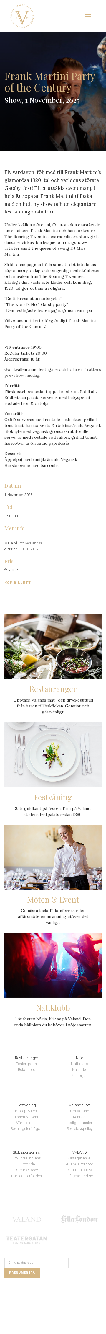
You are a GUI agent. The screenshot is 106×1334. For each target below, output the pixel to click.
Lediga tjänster (79, 1123)
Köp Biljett (17, 583)
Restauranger (26, 1058)
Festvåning (26, 1105)
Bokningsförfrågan (26, 1128)
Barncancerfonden (26, 1176)
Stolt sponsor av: (26, 1152)
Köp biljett (79, 1075)
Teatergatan (26, 1063)
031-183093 (28, 549)
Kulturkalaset (26, 1170)
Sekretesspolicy (79, 1128)
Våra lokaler (26, 1123)
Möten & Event (26, 1117)
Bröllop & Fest (26, 1111)
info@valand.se (30, 543)
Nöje (79, 1058)
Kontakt (79, 1117)
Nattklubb (79, 1063)
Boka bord (26, 1069)
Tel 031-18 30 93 (79, 1170)
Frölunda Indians (26, 1158)
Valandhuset (79, 1105)
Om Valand (79, 1111)
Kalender (79, 1069)
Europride (27, 1164)
